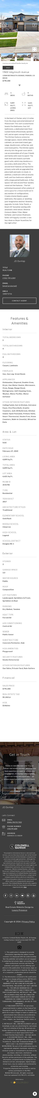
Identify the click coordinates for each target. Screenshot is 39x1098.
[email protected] (21, 940)
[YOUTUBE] (22, 895)
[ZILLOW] (34, 895)
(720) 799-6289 (9, 278)
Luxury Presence (19, 910)
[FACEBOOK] (5, 895)
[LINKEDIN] (17, 895)
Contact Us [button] (19, 791)
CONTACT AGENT (19, 301)
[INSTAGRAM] (11, 895)
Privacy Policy (28, 921)
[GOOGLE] (28, 895)
